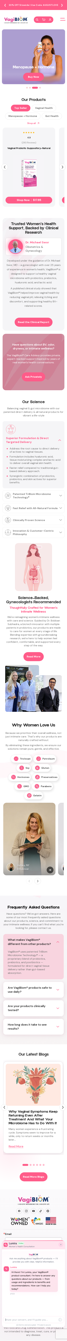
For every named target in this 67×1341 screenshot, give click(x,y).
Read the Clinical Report (33, 322)
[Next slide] (37, 881)
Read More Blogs (33, 1176)
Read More (33, 656)
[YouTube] (33, 1211)
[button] (43, 19)
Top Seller (20, 108)
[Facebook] (19, 1211)
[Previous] (4, 167)
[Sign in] (50, 19)
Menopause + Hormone (22, 116)
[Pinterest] (48, 1211)
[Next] (62, 167)
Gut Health (52, 116)
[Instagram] (26, 1211)
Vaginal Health (44, 108)
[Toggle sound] (50, 870)
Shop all (31, 123)
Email (8, 1234)
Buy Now (33, 77)
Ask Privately (33, 376)
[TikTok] (41, 1211)
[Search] (37, 19)
